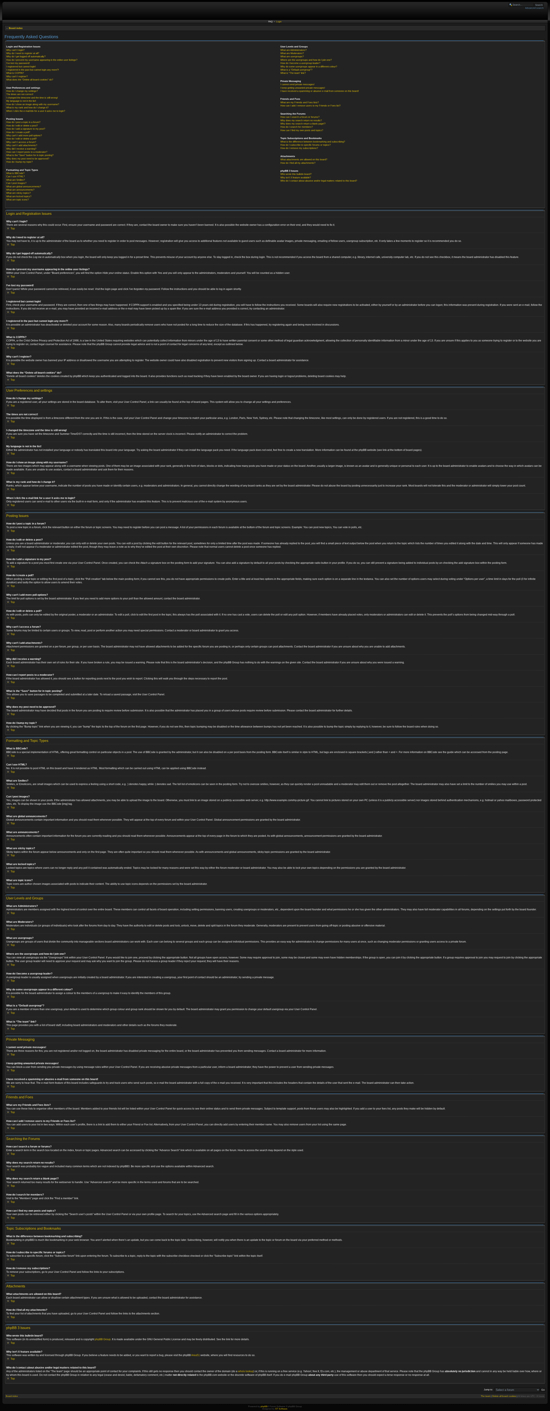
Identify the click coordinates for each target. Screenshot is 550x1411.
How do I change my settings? (22, 91)
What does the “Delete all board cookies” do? (29, 79)
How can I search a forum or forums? (299, 117)
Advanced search (534, 8)
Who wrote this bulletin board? (296, 174)
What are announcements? (20, 189)
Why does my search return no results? (301, 120)
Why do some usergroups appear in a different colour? (308, 66)
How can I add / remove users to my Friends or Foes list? (310, 105)
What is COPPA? (15, 73)
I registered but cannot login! (21, 66)
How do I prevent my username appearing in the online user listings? (41, 60)
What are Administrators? (293, 50)
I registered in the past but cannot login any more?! (32, 69)
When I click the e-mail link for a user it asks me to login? (35, 111)
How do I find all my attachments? (297, 163)
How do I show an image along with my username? (32, 104)
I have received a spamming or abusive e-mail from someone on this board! (319, 91)
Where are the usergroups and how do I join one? (306, 60)
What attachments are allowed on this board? (303, 159)
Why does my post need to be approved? (27, 158)
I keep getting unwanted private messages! (302, 87)
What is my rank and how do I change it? (27, 107)
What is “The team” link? (293, 73)
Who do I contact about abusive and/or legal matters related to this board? (318, 180)
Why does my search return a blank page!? (302, 123)
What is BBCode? (15, 173)
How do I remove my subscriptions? (299, 148)
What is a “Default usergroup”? (296, 69)
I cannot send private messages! (297, 84)
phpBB (264, 1406)
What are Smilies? (15, 180)
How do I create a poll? (18, 132)
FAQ (270, 21)
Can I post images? (16, 183)
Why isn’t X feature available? (295, 177)
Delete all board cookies (504, 1396)
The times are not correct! (19, 94)
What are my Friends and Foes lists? (299, 102)
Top (13, 228)
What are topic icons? (17, 199)
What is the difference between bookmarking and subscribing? (312, 141)
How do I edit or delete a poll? (21, 138)
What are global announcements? (23, 186)
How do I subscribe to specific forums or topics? (305, 145)
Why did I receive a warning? (21, 148)
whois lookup (246, 1371)
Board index (16, 28)
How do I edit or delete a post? (22, 125)
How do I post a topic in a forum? (23, 122)
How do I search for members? (296, 127)
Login (279, 21)
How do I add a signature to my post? (25, 128)
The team (485, 1396)
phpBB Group (103, 1339)
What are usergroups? (292, 56)
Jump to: (488, 1389)
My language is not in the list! (21, 101)
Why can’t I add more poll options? (24, 135)
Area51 (195, 1355)
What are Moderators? (292, 53)
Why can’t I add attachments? (21, 145)
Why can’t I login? (15, 50)
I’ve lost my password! (18, 63)
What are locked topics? (18, 196)
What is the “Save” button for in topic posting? (29, 155)
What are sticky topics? (18, 193)
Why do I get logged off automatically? (26, 56)
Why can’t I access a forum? (21, 142)
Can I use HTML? (15, 176)
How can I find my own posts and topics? (301, 130)
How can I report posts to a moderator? (26, 152)
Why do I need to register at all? (22, 53)
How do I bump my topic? (19, 162)
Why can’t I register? (17, 76)
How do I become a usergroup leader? (300, 63)
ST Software (281, 1409)
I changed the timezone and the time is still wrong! (32, 97)
